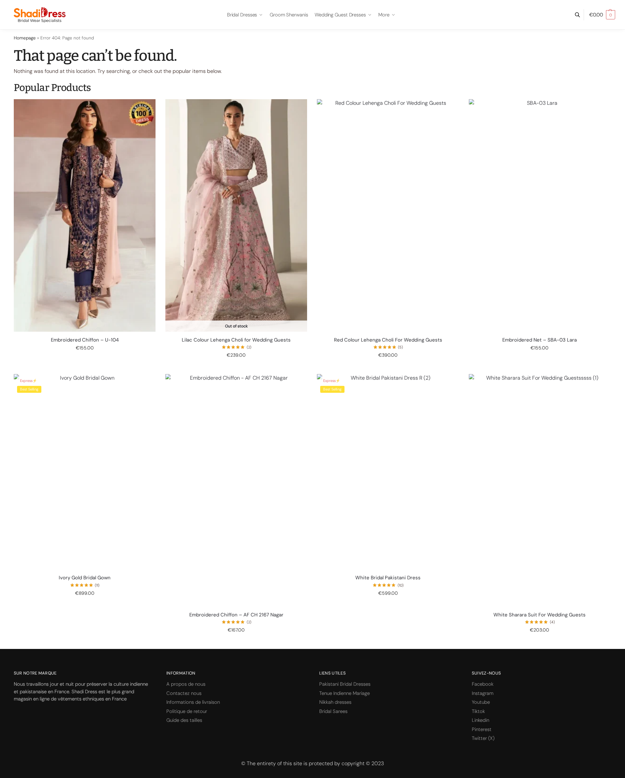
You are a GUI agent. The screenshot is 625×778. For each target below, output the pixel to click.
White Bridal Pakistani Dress (388, 578)
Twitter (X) (483, 738)
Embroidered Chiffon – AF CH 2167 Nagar (236, 615)
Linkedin (480, 720)
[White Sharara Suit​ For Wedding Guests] (540, 490)
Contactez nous (183, 693)
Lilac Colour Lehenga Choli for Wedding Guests (236, 340)
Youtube (481, 702)
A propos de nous (185, 684)
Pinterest (481, 729)
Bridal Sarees (333, 711)
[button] (602, 15)
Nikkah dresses (335, 702)
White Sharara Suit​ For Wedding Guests (539, 615)
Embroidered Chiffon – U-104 (85, 340)
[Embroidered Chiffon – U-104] (85, 215)
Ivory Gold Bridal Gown (85, 578)
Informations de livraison (193, 702)
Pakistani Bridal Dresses (344, 684)
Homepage (25, 38)
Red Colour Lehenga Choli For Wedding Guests (388, 340)
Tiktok (478, 711)
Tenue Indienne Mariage (344, 693)
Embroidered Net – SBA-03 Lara (539, 340)
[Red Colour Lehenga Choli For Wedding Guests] (388, 215)
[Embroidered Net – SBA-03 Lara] (540, 215)
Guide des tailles (184, 720)
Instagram (482, 693)
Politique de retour (186, 711)
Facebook (482, 684)
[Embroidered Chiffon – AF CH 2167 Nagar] (236, 490)
